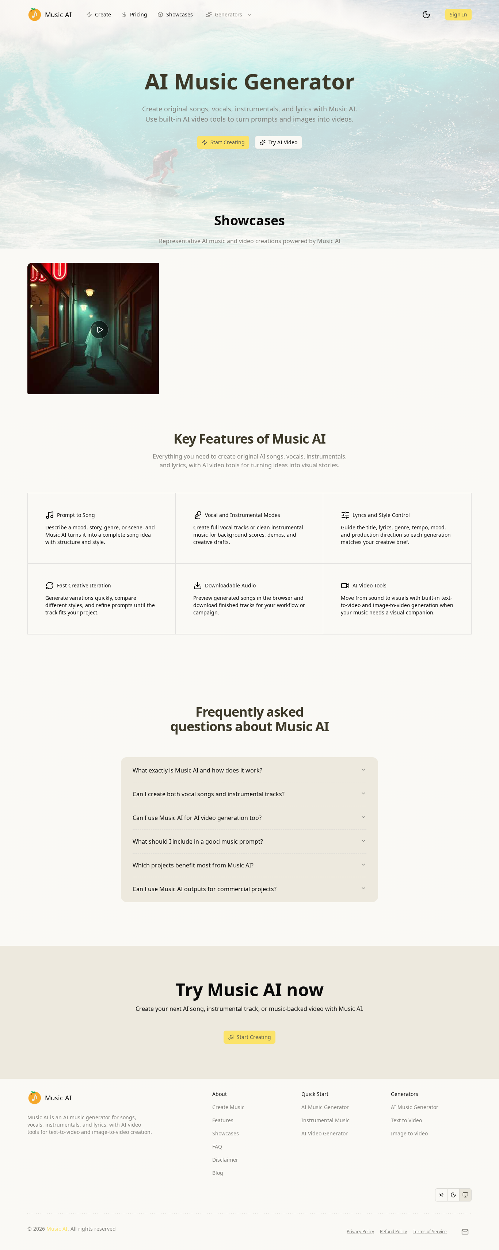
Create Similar (105, 390)
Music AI (57, 1228)
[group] (453, 1194)
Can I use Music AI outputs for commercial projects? (205, 889)
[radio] (441, 1194)
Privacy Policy (360, 1232)
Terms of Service (430, 1232)
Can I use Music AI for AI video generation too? (197, 818)
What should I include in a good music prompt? (198, 841)
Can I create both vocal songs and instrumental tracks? (209, 794)
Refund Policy (393, 1232)
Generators (228, 14)
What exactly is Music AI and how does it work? (197, 770)
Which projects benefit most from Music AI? (193, 865)
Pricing (138, 14)
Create (103, 14)
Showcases (179, 14)
